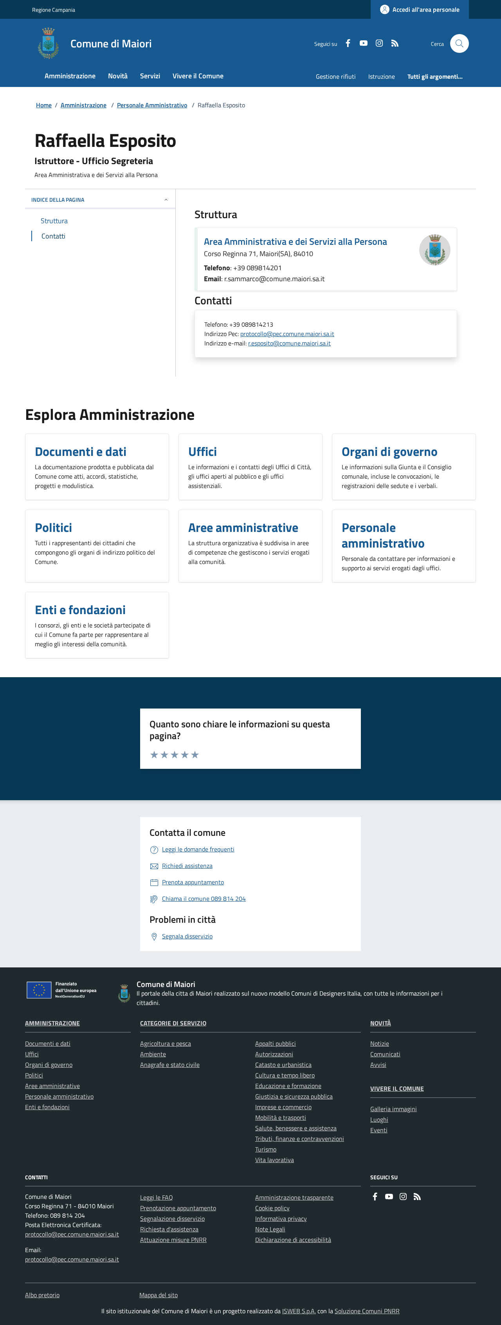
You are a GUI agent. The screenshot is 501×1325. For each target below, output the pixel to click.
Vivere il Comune (397, 1088)
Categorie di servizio (173, 1023)
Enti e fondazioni (47, 1107)
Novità (380, 1023)
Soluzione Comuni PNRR (367, 1311)
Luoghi (379, 1119)
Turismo (265, 1149)
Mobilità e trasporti (280, 1117)
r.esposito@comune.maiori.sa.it (289, 343)
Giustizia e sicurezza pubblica (294, 1096)
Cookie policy (272, 1208)
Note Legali (270, 1229)
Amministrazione (83, 105)
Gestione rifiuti (336, 76)
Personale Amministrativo (152, 105)
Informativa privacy (281, 1218)
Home (44, 105)
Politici (34, 1075)
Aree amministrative (52, 1085)
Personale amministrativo (59, 1096)
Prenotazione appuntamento (178, 1208)
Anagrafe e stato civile (170, 1064)
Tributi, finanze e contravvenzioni (299, 1138)
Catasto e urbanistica (283, 1064)
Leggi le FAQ (156, 1197)
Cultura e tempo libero (285, 1075)
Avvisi (378, 1064)
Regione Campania (53, 9)
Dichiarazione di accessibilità (293, 1239)
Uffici (32, 1054)
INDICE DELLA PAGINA (57, 199)
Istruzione (381, 76)
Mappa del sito (158, 1295)
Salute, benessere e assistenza (296, 1128)
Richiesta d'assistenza (169, 1229)
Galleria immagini (393, 1109)
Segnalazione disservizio (172, 1218)
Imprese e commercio (283, 1107)
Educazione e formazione (288, 1085)
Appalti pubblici (275, 1043)
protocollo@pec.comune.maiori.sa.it (287, 333)
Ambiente (153, 1054)
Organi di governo (48, 1064)
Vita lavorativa (274, 1159)
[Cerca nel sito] (459, 43)
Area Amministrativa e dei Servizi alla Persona (295, 241)
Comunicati (385, 1054)
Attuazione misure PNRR (173, 1239)
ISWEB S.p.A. (299, 1311)
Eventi (378, 1130)
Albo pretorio (42, 1295)
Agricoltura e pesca (165, 1043)
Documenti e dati (47, 1043)
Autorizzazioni (274, 1054)
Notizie (379, 1043)
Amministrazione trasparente (294, 1197)
